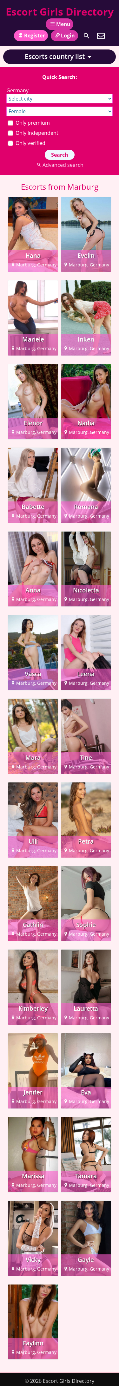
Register (34, 35)
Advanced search (63, 164)
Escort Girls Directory (60, 11)
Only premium (32, 122)
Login (68, 35)
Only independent (36, 132)
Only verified (29, 143)
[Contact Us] (101, 36)
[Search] (86, 36)
